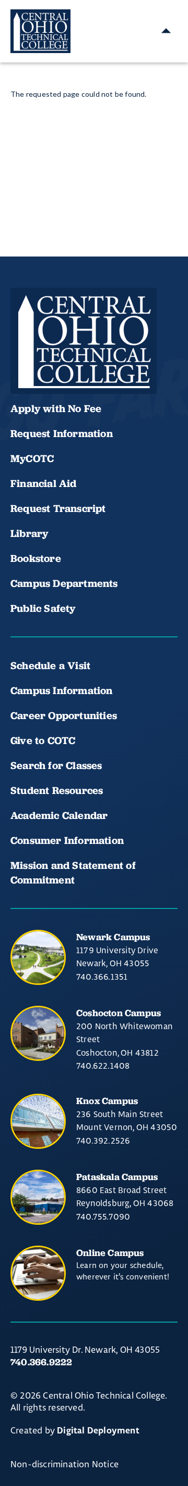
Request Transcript (58, 508)
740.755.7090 (103, 1216)
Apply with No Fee (55, 408)
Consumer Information (67, 840)
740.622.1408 (103, 1065)
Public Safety (43, 608)
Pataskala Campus (117, 1177)
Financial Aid (43, 483)
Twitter (129, 362)
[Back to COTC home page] (83, 341)
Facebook (23, 362)
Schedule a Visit (50, 665)
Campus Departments (64, 583)
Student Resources (56, 790)
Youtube (58, 362)
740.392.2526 (103, 1140)
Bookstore (35, 558)
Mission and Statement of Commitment (73, 872)
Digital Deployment (98, 1431)
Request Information (61, 433)
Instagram (94, 362)
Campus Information (61, 690)
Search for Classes (56, 765)
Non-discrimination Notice (64, 1463)
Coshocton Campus (118, 1013)
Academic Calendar (60, 815)
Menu (166, 31)
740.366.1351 (101, 976)
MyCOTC (32, 458)
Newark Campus (113, 937)
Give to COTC (42, 740)
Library (29, 533)
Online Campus (110, 1253)
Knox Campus (107, 1101)
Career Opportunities (63, 715)
